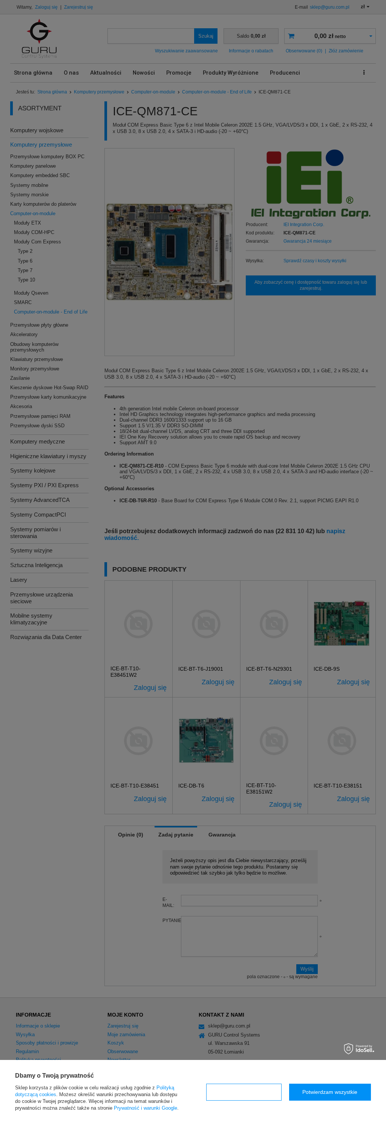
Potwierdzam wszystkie (329, 1092)
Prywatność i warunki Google (145, 1108)
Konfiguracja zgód (243, 1092)
